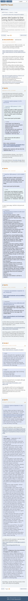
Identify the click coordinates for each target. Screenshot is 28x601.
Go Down (3, 35)
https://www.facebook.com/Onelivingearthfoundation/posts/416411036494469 (13, 328)
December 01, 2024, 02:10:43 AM (10, 345)
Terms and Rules (13, 597)
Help (8, 597)
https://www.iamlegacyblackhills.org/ (11, 545)
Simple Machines (17, 599)
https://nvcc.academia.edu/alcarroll (10, 77)
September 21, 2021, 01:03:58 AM (8, 287)
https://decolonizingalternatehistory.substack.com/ (13, 75)
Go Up (2, 588)
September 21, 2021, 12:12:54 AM (8, 90)
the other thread (17, 160)
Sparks (6, 88)
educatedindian (8, 39)
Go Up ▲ (19, 597)
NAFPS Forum (7, 5)
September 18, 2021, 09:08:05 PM (8, 42)
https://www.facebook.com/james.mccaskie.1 (13, 50)
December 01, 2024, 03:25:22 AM (8, 402)
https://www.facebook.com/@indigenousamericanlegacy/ (13, 542)
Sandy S (6, 343)
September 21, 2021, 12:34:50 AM (8, 170)
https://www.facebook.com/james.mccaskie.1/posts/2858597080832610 (13, 145)
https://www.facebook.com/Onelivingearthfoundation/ (14, 317)
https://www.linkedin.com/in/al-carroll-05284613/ (12, 82)
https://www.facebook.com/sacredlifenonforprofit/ (14, 296)
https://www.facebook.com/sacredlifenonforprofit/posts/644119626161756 (13, 303)
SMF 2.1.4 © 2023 (10, 599)
